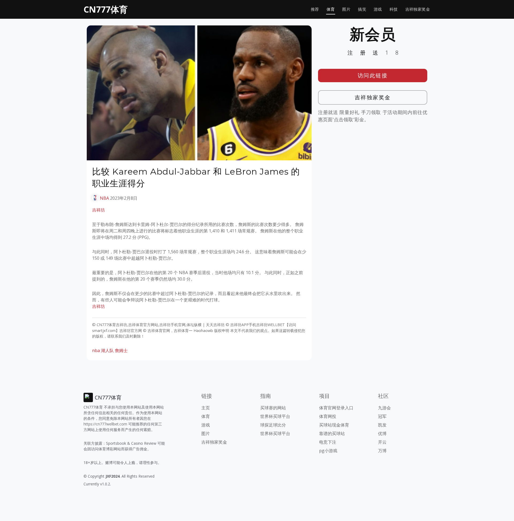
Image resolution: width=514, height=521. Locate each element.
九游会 (384, 408)
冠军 (382, 416)
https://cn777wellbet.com (105, 423)
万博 (382, 451)
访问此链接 (373, 75)
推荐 (315, 9)
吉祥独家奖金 (417, 9)
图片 (346, 9)
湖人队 (107, 350)
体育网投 (327, 416)
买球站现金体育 (334, 425)
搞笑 (362, 9)
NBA (104, 198)
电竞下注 (327, 442)
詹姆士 (121, 350)
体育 (331, 9)
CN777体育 (106, 9)
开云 (382, 442)
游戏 (378, 9)
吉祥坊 (98, 210)
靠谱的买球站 (332, 433)
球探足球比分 (273, 425)
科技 (394, 9)
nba (96, 350)
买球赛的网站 (273, 408)
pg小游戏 (328, 451)
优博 (382, 433)
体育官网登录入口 (336, 408)
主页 (205, 408)
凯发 (382, 425)
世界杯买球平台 (275, 416)
